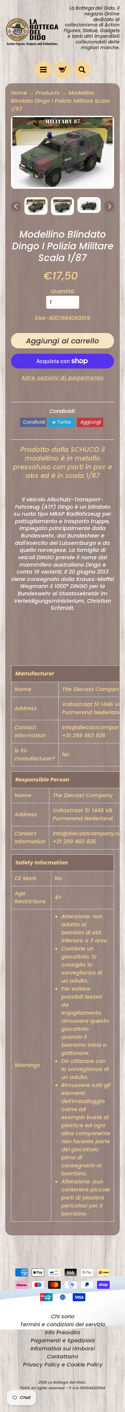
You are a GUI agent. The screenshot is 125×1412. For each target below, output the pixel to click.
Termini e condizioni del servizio (62, 1324)
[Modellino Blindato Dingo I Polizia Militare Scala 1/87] (36, 206)
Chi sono (62, 1316)
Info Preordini (62, 1332)
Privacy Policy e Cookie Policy (62, 1364)
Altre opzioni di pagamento (62, 378)
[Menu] (43, 69)
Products (48, 93)
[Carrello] (62, 69)
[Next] (109, 206)
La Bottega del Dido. (67, 1382)
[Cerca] (82, 69)
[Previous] (16, 206)
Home (19, 93)
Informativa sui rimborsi (62, 1348)
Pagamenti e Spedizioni (63, 1340)
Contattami (62, 1356)
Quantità (62, 291)
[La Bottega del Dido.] (34, 31)
